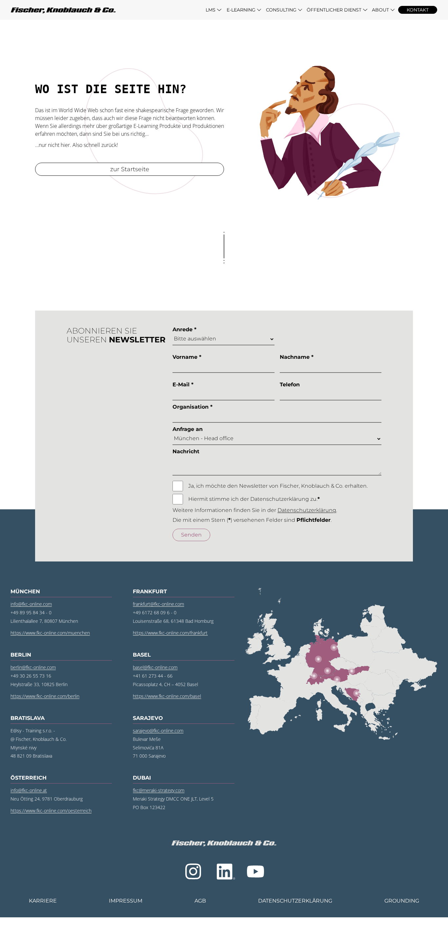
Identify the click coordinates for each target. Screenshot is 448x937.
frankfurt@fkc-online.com (158, 604)
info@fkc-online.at (28, 790)
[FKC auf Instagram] (193, 871)
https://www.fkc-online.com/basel (167, 696)
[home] (106, 10)
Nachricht (186, 451)
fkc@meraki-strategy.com (158, 790)
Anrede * (184, 329)
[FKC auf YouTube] (255, 871)
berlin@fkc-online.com (33, 667)
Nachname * (297, 357)
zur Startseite (129, 169)
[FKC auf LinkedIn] (225, 871)
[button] (213, 10)
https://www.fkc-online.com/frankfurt (170, 633)
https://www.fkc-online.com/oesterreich (51, 810)
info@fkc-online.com (31, 604)
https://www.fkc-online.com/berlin (44, 696)
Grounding (401, 901)
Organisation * (193, 407)
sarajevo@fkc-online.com (158, 730)
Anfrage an (188, 429)
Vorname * (187, 357)
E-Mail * (183, 384)
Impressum (125, 901)
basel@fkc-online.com (155, 667)
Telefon (290, 384)
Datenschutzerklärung (306, 510)
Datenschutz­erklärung (295, 901)
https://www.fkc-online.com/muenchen (50, 633)
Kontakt (418, 10)
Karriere (43, 901)
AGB (200, 901)
